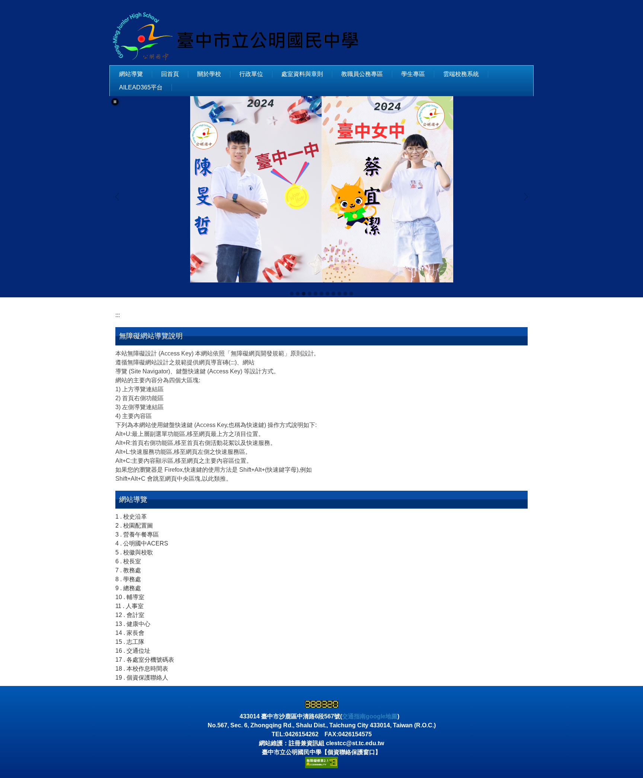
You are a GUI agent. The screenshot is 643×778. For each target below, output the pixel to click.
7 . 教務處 (128, 570)
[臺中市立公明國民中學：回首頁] (239, 35)
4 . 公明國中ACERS (141, 543)
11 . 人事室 (129, 606)
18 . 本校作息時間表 (141, 668)
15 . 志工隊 (129, 642)
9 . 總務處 (128, 588)
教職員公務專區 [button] (362, 74)
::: (117, 315)
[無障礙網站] (321, 762)
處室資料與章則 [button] (302, 74)
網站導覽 (131, 74)
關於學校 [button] (209, 74)
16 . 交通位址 (132, 651)
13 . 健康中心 (132, 624)
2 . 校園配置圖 (134, 525)
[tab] (292, 293)
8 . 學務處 (128, 579)
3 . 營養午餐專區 (137, 534)
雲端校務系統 (461, 74)
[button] (115, 101)
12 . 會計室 (129, 615)
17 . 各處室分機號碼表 (144, 660)
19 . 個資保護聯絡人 (141, 677)
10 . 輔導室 (129, 597)
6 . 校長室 (128, 561)
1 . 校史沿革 (131, 516)
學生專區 (413, 74)
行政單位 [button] (251, 74)
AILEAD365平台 (141, 87)
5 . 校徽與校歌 (134, 552)
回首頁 (170, 74)
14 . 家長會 (129, 633)
